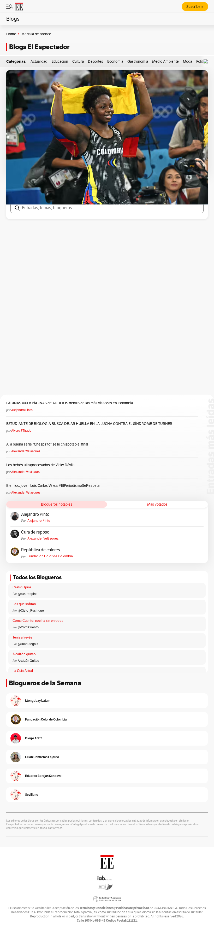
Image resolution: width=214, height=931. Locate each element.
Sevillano (31, 795)
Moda (187, 61)
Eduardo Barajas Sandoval (43, 776)
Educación (59, 61)
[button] (207, 61)
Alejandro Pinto (22, 410)
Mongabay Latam (37, 700)
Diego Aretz (33, 738)
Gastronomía (137, 61)
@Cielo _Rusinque (31, 610)
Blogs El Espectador (39, 47)
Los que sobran (24, 604)
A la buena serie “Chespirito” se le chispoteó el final (47, 444)
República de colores (40, 550)
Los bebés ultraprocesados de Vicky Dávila (41, 465)
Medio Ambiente (165, 61)
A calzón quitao (24, 654)
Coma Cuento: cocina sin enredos (38, 621)
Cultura (78, 61)
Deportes (95, 61)
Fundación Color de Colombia (50, 556)
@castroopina (27, 594)
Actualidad (39, 61)
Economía (115, 61)
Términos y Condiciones (96, 908)
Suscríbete (195, 6)
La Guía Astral (23, 671)
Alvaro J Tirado (21, 430)
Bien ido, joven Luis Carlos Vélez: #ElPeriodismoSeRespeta (52, 485)
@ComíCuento (28, 627)
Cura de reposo (35, 532)
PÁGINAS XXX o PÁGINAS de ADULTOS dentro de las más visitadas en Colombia (69, 403)
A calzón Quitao (28, 661)
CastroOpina (22, 587)
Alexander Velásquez (25, 451)
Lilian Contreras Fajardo (42, 757)
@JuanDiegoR (28, 644)
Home (11, 34)
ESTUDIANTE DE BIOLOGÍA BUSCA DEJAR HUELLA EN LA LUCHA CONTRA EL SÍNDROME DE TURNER (89, 423)
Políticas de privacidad (132, 908)
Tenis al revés (22, 637)
